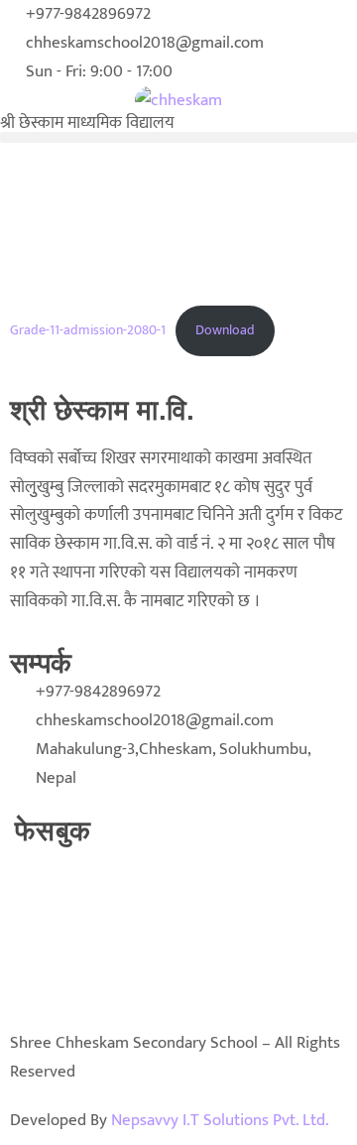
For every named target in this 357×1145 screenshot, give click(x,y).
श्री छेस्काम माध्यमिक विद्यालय (87, 123)
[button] (178, 137)
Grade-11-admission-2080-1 (88, 330)
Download (225, 330)
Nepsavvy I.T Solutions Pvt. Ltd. (220, 1120)
